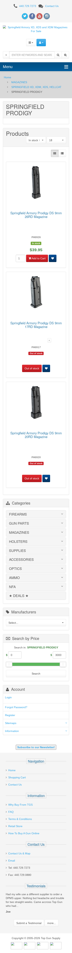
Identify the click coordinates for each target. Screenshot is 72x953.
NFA (12, 587)
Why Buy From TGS (20, 804)
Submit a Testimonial (28, 923)
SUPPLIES (17, 551)
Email (11, 860)
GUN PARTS (19, 523)
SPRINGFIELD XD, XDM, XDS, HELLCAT (36, 87)
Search (36, 673)
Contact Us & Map (19, 853)
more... (51, 923)
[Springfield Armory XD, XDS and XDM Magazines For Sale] (36, 28)
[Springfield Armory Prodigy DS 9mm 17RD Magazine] (36, 293)
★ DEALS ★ (18, 596)
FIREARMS (18, 514)
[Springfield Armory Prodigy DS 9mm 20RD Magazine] (36, 403)
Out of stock (32, 368)
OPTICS (15, 568)
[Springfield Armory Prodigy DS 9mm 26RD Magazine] (36, 182)
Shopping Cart (17, 777)
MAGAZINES (19, 82)
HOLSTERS (18, 541)
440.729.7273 (27, 6)
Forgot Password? (16, 707)
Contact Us (52, 6)
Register (10, 715)
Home (7, 77)
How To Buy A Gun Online (23, 833)
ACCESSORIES (21, 559)
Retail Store (15, 826)
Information (12, 731)
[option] (36, 903)
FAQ (11, 811)
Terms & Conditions (20, 819)
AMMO (14, 578)
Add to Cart (38, 258)
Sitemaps (10, 723)
